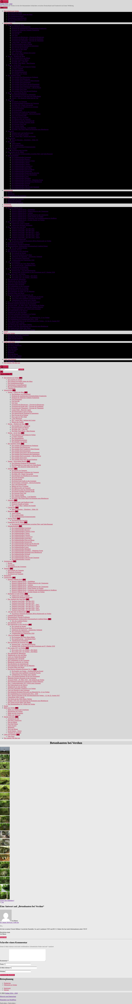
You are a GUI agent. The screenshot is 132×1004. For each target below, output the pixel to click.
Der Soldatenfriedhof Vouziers (21, 188)
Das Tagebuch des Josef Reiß (17, 227)
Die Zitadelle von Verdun (19, 74)
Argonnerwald (8, 190)
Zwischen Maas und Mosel (16, 293)
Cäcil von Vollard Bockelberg (17, 283)
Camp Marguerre (17, 51)
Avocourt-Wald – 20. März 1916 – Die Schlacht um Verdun (26, 305)
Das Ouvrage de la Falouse (20, 47)
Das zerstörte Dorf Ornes (19, 89)
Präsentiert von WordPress (8, 1000)
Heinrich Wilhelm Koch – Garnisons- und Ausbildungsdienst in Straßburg (34, 218)
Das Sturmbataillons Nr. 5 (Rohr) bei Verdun (21, 330)
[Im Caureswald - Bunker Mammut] (5, 769)
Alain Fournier (16, 143)
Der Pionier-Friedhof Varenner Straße (23, 122)
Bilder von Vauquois (14, 340)
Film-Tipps (11, 361)
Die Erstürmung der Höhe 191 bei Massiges (21, 291)
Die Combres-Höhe (18, 145)
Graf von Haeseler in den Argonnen (19, 316)
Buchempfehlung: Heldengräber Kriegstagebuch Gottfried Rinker (28, 246)
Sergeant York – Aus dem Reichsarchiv (23, 270)
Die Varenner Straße (18, 126)
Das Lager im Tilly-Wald (19, 49)
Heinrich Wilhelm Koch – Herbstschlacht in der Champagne (30, 215)
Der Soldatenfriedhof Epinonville (22, 171)
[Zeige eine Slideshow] (7, 900)
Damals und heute (9, 342)
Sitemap (6, 990)
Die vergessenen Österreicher (20, 258)
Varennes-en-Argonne (14, 357)
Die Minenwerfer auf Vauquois (21, 119)
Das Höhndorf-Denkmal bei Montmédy (24, 94)
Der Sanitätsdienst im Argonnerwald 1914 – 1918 (23, 319)
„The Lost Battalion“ (14, 262)
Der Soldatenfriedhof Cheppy (21, 162)
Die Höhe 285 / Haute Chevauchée (22, 105)
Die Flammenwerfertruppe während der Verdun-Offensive (25, 307)
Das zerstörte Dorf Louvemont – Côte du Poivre (26, 87)
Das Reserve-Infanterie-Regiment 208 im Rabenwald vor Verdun (31, 241)
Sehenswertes (8, 23)
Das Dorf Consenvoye (14, 345)
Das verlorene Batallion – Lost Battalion (24, 127)
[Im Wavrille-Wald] (5, 837)
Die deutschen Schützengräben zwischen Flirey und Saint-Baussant (32, 154)
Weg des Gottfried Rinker (19, 248)
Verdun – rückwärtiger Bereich (17, 93)
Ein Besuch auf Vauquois (15, 202)
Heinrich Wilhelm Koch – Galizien (22, 213)
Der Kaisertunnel (17, 110)
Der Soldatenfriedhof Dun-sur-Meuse (23, 169)
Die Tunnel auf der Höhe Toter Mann (19, 328)
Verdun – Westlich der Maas (16, 56)
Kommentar (4, 961)
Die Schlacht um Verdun (11, 11)
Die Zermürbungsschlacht (15, 16)
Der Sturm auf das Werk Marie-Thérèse (20, 324)
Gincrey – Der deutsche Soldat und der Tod (25, 98)
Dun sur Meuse (12, 347)
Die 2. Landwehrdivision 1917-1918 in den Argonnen (24, 309)
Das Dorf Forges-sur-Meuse (20, 60)
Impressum (7, 988)
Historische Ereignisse (14, 201)
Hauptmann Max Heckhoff (16, 284)
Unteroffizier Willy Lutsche (16, 323)
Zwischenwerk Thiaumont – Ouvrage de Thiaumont (27, 40)
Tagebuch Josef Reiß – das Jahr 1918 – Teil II (26, 237)
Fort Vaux (15, 35)
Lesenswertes (8, 206)
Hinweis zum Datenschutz (8, 996)
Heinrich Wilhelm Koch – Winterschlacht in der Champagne (30, 211)
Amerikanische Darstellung (20, 267)
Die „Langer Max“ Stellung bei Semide (24, 136)
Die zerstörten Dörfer (14, 75)
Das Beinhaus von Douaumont (21, 26)
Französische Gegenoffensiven (17, 18)
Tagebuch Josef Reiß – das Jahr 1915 (23, 229)
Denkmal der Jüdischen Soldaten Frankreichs (25, 30)
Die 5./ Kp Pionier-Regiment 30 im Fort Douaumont (24, 302)
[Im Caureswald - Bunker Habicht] (5, 807)
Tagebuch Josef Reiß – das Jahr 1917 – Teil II (26, 234)
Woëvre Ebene (12, 148)
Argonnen (11, 100)
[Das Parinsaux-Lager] (5, 822)
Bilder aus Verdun (9, 333)
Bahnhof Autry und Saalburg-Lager (22, 133)
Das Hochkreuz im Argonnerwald (18, 289)
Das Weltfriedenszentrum (19, 72)
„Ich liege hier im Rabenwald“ (17, 239)
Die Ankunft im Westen (19, 253)
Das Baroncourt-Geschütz (19, 150)
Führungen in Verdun (10, 985)
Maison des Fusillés (18, 54)
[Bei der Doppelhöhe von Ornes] (5, 853)
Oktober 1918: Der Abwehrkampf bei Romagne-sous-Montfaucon (28, 326)
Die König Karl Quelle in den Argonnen (24, 112)
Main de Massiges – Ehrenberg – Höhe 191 (25, 140)
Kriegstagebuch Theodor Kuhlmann (19, 244)
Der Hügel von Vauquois (19, 101)
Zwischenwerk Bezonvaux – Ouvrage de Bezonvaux (28, 37)
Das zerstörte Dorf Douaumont (21, 82)
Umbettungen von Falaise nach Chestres (24, 300)
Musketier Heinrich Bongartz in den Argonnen (22, 303)
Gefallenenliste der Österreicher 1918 (23, 260)
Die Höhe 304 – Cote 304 (19, 61)
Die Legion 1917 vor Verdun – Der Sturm (24, 276)
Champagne (11, 138)
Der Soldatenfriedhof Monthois (21, 178)
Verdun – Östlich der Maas (16, 25)
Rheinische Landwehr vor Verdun (18, 288)
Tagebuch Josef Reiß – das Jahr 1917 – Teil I (25, 232)
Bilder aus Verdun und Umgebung (18, 335)
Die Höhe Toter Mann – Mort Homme (23, 63)
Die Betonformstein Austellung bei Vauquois (25, 103)
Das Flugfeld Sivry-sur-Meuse (21, 58)
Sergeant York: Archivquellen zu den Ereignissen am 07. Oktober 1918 (33, 272)
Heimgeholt (7, 204)
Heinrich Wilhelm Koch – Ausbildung (23, 209)
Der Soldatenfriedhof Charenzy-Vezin (23, 161)
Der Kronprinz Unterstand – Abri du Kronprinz (26, 114)
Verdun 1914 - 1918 (6, 4)
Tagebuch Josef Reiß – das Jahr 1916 (23, 230)
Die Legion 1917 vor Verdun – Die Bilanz (24, 277)
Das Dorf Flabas (13, 349)
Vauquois (7, 197)
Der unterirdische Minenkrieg (17, 279)
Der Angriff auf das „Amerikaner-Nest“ (24, 265)
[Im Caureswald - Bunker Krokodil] (5, 776)
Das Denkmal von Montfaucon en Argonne (25, 107)
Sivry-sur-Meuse (13, 354)
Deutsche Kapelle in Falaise (20, 134)
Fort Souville (16, 33)
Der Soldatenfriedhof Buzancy (21, 159)
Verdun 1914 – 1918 (11, 993)
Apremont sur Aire (13, 343)
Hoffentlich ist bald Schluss (16, 222)
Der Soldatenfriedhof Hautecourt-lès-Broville (25, 173)
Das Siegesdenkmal (18, 70)
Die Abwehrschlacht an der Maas (22, 255)
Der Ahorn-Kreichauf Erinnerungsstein (23, 147)
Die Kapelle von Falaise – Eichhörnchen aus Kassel (27, 296)
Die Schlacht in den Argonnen (17, 195)
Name (2, 964)
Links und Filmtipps (10, 359)
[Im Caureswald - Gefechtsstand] (5, 792)
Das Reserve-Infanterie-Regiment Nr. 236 (20, 295)
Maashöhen (11, 141)
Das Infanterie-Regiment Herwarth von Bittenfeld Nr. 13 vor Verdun (28, 317)
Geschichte (11, 194)
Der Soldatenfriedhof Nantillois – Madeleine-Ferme (27, 180)
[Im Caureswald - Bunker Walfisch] (5, 784)
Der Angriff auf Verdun (15, 13)
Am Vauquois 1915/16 (15, 249)
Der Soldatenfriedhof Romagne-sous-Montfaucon (27, 181)
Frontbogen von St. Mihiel (16, 152)
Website (2, 971)
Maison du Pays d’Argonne (20, 117)
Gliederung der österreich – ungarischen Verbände (27, 256)
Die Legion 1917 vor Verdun (16, 274)
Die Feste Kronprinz (18, 108)
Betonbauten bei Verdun (15, 337)
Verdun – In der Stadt (14, 65)
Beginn (10, 192)
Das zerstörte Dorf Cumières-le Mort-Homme (25, 80)
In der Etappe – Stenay (15, 356)
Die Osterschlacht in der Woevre (18, 310)
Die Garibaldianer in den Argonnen (18, 286)
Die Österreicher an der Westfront (18, 251)
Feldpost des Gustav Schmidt (20, 223)
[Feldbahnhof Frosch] (5, 815)
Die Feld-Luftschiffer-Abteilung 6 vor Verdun (22, 314)
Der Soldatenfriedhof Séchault (21, 183)
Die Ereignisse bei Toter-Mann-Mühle (23, 263)
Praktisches (7, 983)
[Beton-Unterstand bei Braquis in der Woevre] (5, 753)
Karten (6, 331)
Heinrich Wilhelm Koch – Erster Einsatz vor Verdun (27, 216)
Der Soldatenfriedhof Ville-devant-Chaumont (25, 187)
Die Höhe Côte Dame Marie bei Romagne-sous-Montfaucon (30, 129)
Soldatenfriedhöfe (13, 155)
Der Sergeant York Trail (19, 124)
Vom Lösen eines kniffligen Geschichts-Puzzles (26, 298)
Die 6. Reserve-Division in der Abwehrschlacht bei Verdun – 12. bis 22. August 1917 (34, 321)
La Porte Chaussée (17, 68)
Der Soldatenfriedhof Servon (20, 185)
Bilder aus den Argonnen (15, 338)
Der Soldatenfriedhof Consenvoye (22, 166)
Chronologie (11, 21)
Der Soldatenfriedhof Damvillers (22, 168)
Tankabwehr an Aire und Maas (17, 281)
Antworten (3, 937)
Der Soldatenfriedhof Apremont (21, 157)
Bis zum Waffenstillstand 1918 (17, 20)
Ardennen (11, 131)
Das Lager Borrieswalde (19, 115)
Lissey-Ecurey (12, 350)
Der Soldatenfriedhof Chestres (21, 164)
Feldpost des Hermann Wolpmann (22, 225)
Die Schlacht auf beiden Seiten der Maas (20, 14)
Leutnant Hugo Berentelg (15, 242)
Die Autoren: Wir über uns (12, 363)
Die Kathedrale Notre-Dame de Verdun (24, 67)
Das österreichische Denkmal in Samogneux (25, 46)
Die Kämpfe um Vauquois (16, 199)
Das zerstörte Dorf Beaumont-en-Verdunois (25, 77)
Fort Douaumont (17, 32)
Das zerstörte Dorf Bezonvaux (21, 79)
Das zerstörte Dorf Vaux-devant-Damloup (24, 91)
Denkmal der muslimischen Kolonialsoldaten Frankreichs (29, 28)
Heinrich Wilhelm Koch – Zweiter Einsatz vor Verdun (28, 220)
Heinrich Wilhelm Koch (15, 208)
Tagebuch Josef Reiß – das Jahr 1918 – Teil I (25, 235)
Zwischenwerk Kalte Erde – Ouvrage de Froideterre (27, 39)
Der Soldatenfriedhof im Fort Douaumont (24, 175)
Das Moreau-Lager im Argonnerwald (23, 121)
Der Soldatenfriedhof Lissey (20, 176)
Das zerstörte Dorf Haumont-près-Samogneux (26, 86)
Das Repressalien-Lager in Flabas (22, 44)
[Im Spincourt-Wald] (5, 868)
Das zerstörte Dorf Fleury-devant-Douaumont (25, 84)
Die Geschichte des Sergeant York (18, 269)
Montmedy (11, 352)
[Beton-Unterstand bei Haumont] (5, 761)
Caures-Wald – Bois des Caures (21, 42)
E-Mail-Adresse (5, 967)
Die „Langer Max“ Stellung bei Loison (23, 53)
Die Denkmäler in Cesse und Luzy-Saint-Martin (26, 96)
